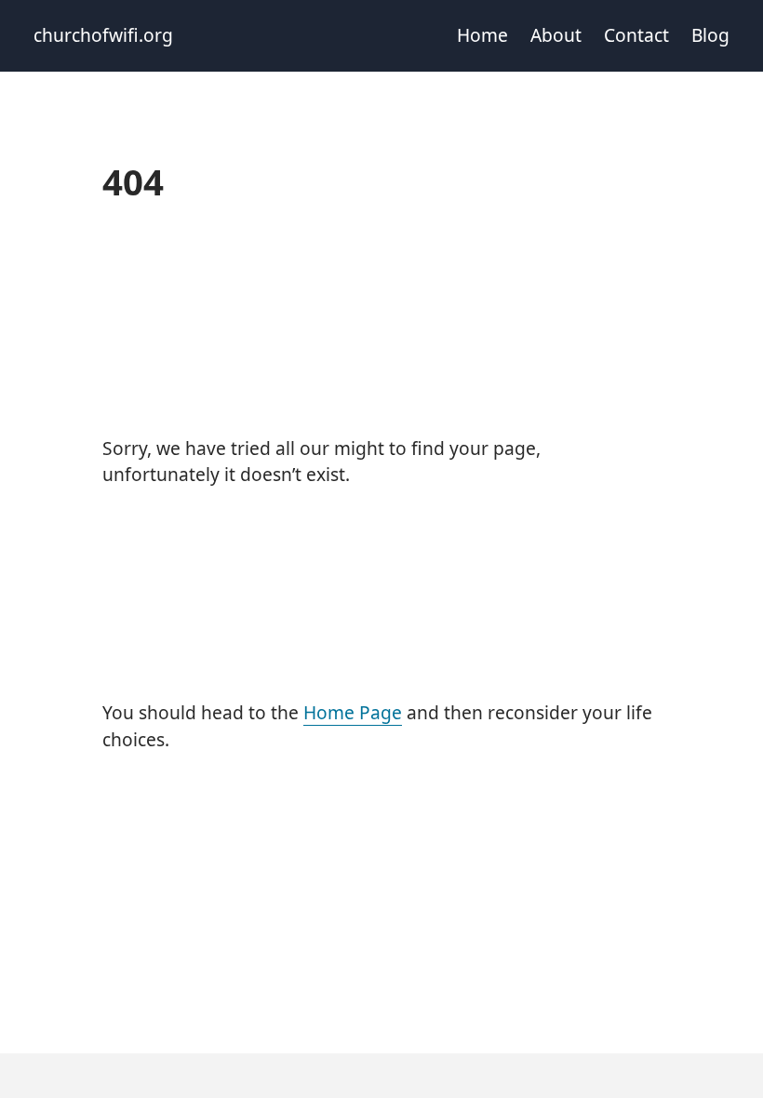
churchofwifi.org (103, 34)
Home (482, 34)
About (556, 34)
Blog (710, 34)
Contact (636, 34)
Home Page (352, 712)
